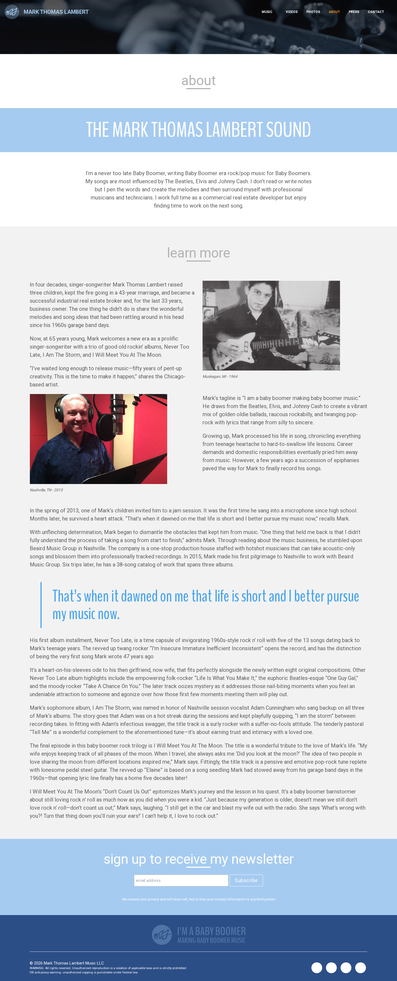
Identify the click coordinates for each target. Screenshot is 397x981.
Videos (292, 12)
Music (267, 12)
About (334, 12)
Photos (313, 12)
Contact (376, 12)
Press (354, 12)
